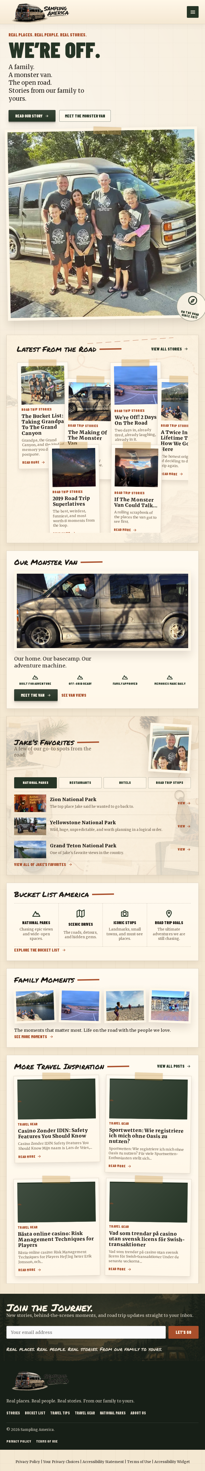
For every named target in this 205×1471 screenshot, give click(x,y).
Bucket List (35, 1413)
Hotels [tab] (125, 782)
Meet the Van (33, 695)
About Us (138, 1413)
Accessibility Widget (172, 1462)
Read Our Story (28, 115)
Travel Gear (85, 1413)
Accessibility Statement (103, 1462)
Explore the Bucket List (37, 950)
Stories (13, 1413)
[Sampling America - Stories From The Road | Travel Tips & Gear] (42, 12)
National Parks (113, 1413)
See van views (73, 695)
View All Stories (166, 348)
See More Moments (30, 1037)
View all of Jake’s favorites (40, 864)
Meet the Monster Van (85, 115)
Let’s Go (183, 1332)
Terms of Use (47, 1441)
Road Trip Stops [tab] (169, 782)
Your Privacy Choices (61, 1462)
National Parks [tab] (35, 782)
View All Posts (170, 1066)
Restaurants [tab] (80, 782)
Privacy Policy (18, 1441)
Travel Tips (60, 1413)
